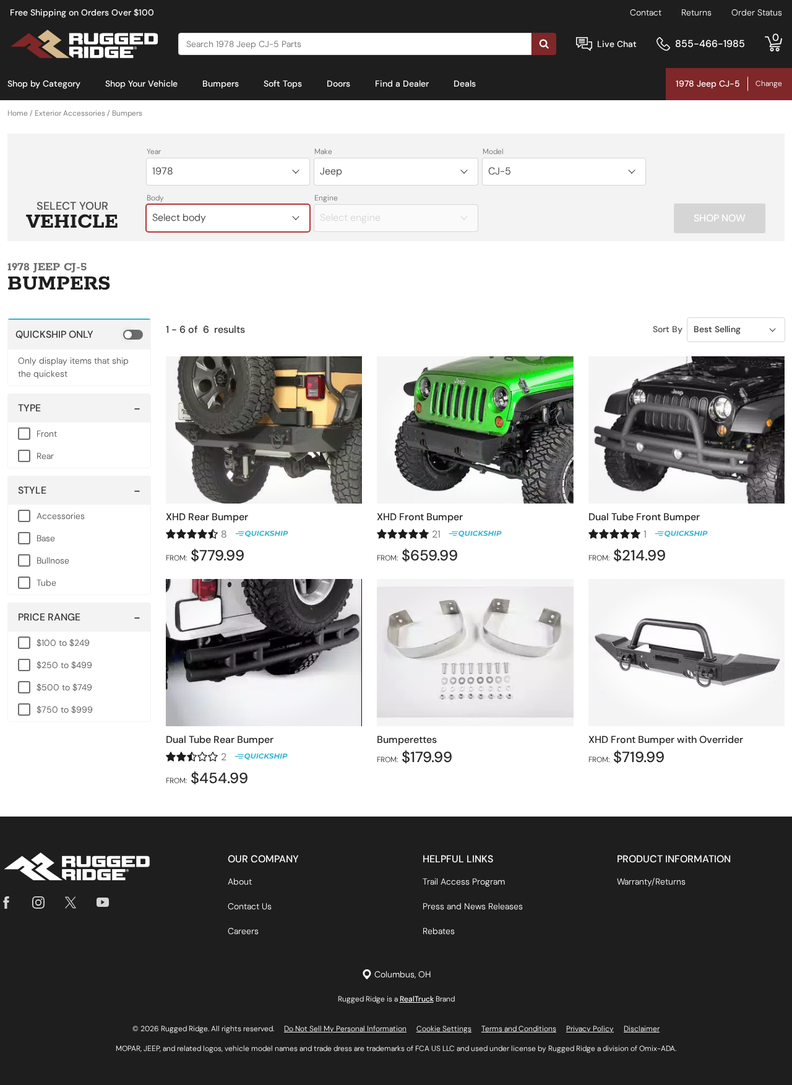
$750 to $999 (65, 709)
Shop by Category (43, 83)
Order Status (756, 12)
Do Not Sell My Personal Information (345, 1029)
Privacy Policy (590, 1029)
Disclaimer (642, 1029)
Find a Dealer (402, 83)
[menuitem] (44, 84)
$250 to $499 (64, 665)
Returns (696, 12)
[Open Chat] (584, 44)
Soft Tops (283, 83)
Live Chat (617, 44)
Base (46, 538)
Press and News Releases (473, 906)
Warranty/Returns (651, 881)
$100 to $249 (63, 642)
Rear (45, 455)
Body (155, 198)
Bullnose (53, 560)
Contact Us (250, 906)
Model (493, 152)
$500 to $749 (64, 687)
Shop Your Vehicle (141, 83)
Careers (243, 931)
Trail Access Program (464, 881)
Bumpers (220, 83)
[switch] (79, 334)
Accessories (61, 515)
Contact (645, 12)
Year (154, 152)
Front (47, 433)
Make (323, 152)
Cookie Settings (443, 1029)
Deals (465, 83)
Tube (46, 582)
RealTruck (417, 999)
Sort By (667, 329)
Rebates (439, 931)
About (240, 881)
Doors (338, 83)
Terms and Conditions (518, 1029)
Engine (326, 198)
